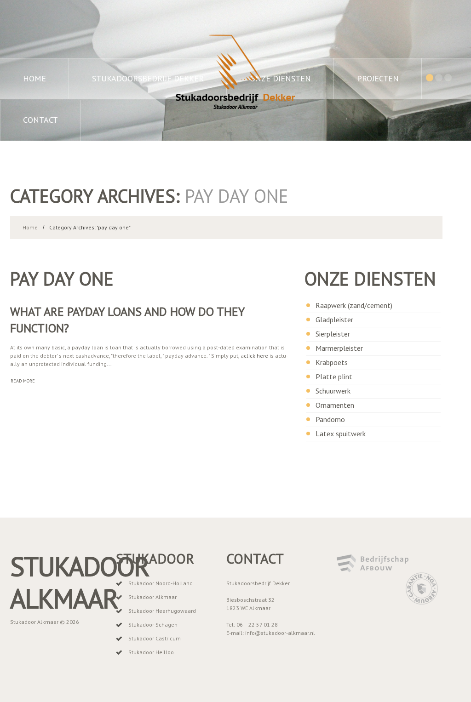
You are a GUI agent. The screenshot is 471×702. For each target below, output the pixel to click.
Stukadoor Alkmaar (79, 582)
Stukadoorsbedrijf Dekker (148, 78)
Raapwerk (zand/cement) (354, 305)
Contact (40, 119)
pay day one (62, 279)
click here (256, 355)
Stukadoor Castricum (154, 638)
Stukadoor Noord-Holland (160, 583)
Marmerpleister (339, 348)
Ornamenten (335, 405)
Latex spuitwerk (341, 433)
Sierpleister (333, 333)
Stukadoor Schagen (153, 624)
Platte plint (334, 376)
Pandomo (330, 419)
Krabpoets (332, 362)
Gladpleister (334, 319)
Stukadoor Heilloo (151, 652)
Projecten (378, 78)
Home (34, 78)
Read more (23, 381)
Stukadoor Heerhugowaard (162, 610)
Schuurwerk (333, 390)
